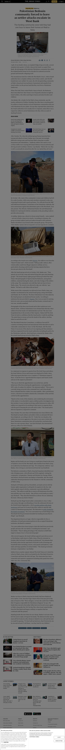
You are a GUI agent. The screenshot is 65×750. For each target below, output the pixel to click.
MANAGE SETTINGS (59, 740)
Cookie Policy (6, 742)
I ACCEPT (59, 737)
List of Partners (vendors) (34, 736)
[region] (32, 739)
